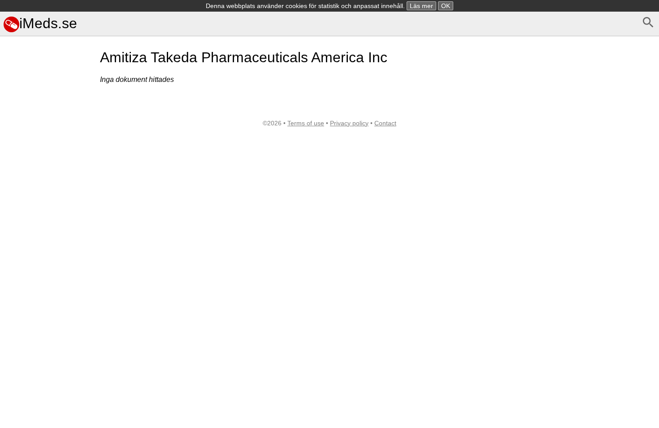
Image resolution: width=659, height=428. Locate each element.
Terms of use (305, 123)
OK (445, 5)
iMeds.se (48, 23)
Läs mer (421, 5)
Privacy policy (349, 123)
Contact (385, 123)
